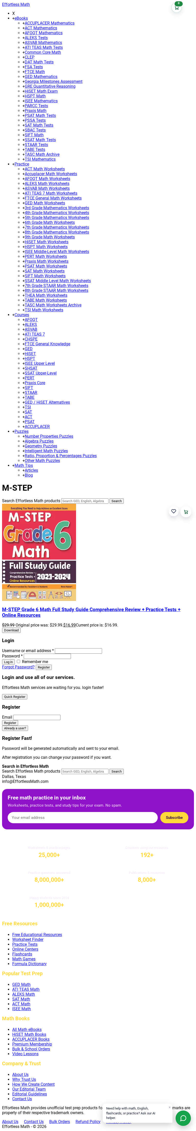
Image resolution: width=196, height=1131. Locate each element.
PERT (29, 378)
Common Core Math (43, 52)
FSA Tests (34, 66)
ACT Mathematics (41, 28)
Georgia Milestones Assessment (53, 81)
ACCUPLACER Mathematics (50, 23)
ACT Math (21, 1004)
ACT (28, 416)
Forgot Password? (18, 667)
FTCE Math (35, 71)
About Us (20, 1074)
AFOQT (31, 319)
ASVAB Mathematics (43, 42)
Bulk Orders (59, 1121)
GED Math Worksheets (45, 203)
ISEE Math (21, 1008)
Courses (22, 314)
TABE (29, 397)
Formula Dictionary (29, 963)
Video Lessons (25, 1053)
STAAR (31, 392)
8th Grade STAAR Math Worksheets (56, 290)
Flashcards (22, 954)
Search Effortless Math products (31, 500)
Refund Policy (88, 1121)
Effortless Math (16, 4)
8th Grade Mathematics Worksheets (57, 232)
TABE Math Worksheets (46, 300)
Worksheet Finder (27, 939)
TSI (28, 407)
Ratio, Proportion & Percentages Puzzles (61, 455)
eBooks (21, 18)
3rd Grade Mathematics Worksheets (57, 207)
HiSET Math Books (29, 1034)
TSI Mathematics (40, 159)
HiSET (30, 353)
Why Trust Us (24, 1079)
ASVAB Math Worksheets (47, 188)
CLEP (29, 57)
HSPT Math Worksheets (46, 246)
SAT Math (21, 999)
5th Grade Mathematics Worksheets (57, 217)
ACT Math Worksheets (45, 169)
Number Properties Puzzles (49, 436)
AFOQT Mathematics (44, 32)
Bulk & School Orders (31, 1049)
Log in (8, 662)
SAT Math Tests (39, 125)
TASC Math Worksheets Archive (53, 305)
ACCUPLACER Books (31, 1039)
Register (44, 667)
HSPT (30, 358)
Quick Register (14, 697)
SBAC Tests (35, 130)
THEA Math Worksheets (46, 295)
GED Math (21, 984)
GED (29, 348)
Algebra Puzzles (39, 441)
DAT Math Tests (39, 62)
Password (12, 656)
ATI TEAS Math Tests (44, 47)
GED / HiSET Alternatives (47, 402)
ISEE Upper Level (40, 363)
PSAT (30, 421)
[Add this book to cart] (185, 511)
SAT (28, 412)
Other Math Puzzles (42, 460)
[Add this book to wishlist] (174, 511)
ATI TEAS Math (26, 989)
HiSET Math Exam (41, 91)
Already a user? (15, 728)
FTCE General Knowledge (47, 344)
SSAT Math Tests (40, 139)
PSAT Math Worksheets (46, 266)
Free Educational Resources (37, 934)
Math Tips (24, 465)
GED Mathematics (41, 76)
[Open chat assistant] (183, 1118)
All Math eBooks (27, 1029)
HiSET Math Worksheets (46, 241)
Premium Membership (32, 1044)
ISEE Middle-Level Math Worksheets (57, 251)
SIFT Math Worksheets (45, 275)
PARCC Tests (36, 105)
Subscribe (174, 817)
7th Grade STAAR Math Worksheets (56, 285)
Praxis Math (35, 110)
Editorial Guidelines (29, 1094)
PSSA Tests (35, 120)
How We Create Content (33, 1084)
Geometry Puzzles (41, 446)
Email (7, 717)
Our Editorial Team (29, 1089)
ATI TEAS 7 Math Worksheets (51, 193)
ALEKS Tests (36, 37)
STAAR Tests (36, 144)
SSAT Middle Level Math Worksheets (58, 280)
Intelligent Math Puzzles (46, 450)
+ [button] (13, 18)
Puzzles (22, 431)
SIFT (29, 387)
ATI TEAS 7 (35, 334)
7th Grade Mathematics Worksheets (57, 227)
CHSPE (31, 339)
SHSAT (31, 368)
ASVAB (31, 329)
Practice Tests (25, 944)
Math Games (23, 959)
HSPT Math (35, 96)
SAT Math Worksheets (45, 271)
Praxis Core (35, 382)
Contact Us (22, 1098)
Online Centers (25, 949)
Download (11, 630)
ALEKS (31, 324)
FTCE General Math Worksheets (53, 198)
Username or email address (28, 650)
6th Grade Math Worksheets (50, 222)
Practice (22, 164)
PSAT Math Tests (40, 115)
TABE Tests (35, 149)
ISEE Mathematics (41, 100)
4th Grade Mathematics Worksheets (57, 212)
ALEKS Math (23, 994)
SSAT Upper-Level (41, 373)
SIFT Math (34, 135)
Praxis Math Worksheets (46, 261)
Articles (31, 470)
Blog (29, 475)
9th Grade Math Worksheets (50, 237)
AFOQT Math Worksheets (47, 178)
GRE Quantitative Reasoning (50, 86)
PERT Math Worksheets (46, 256)
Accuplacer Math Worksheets (51, 173)
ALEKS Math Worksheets (47, 183)
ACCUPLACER (37, 426)
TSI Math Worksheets (44, 310)
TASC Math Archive (42, 154)
